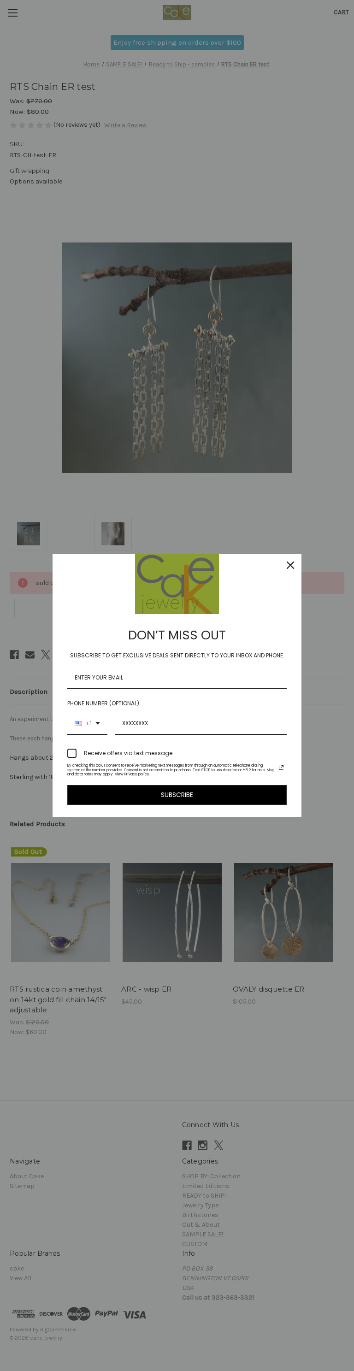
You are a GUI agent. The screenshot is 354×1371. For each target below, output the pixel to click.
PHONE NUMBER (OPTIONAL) (103, 703)
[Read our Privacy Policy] (281, 767)
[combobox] (87, 724)
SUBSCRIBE (177, 794)
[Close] (290, 565)
